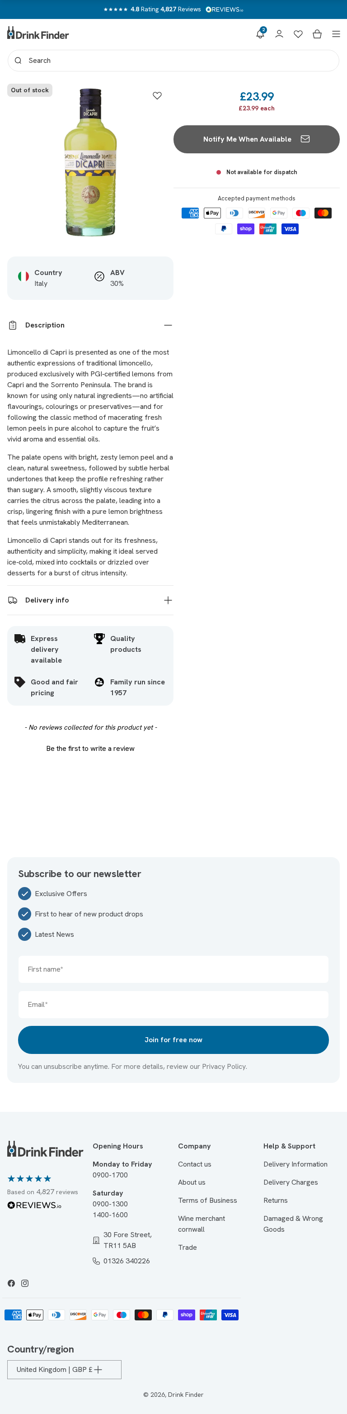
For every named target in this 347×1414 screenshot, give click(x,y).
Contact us (194, 1164)
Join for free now (173, 1039)
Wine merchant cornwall (201, 1224)
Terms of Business (207, 1200)
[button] (260, 34)
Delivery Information (295, 1164)
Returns (275, 1200)
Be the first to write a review (90, 748)
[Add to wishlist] (157, 95)
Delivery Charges (290, 1182)
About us (192, 1182)
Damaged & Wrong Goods (293, 1224)
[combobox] (173, 60)
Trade (187, 1247)
